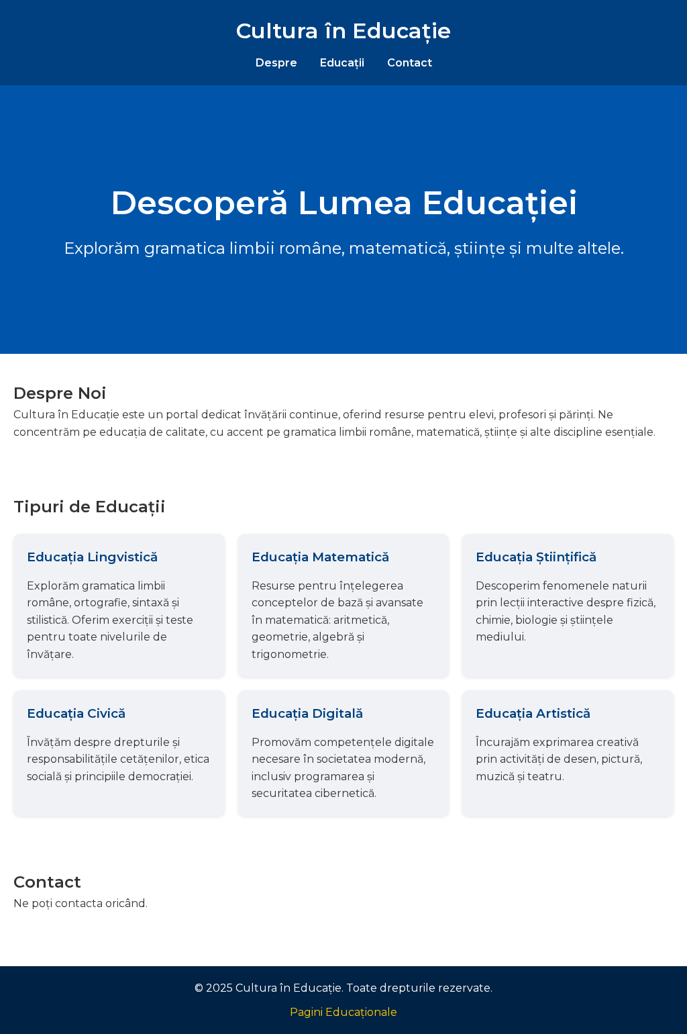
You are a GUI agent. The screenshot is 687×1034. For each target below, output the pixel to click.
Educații (342, 62)
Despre (276, 62)
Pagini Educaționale (343, 1012)
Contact (409, 62)
